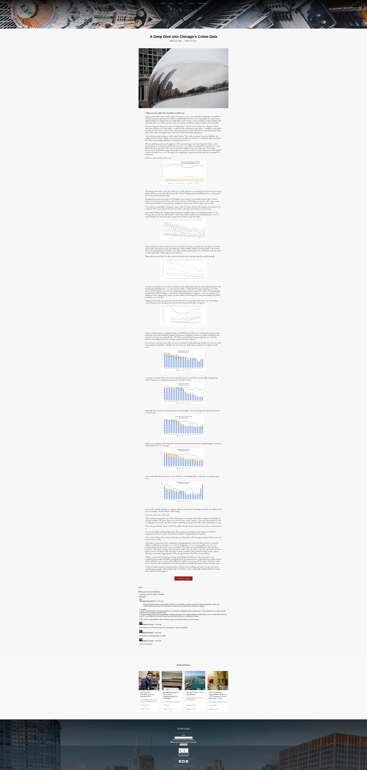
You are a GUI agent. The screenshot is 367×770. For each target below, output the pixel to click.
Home (163, 3)
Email (140, 587)
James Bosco (190, 41)
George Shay (213, 705)
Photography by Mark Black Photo (184, 766)
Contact (190, 3)
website (187, 116)
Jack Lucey (166, 705)
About (172, 3)
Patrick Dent (144, 705)
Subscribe (202, 3)
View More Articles (183, 578)
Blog (183, 759)
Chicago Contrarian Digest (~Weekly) (152, 594)
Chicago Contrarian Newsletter (150, 592)
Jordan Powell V (191, 705)
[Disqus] (183, 621)
